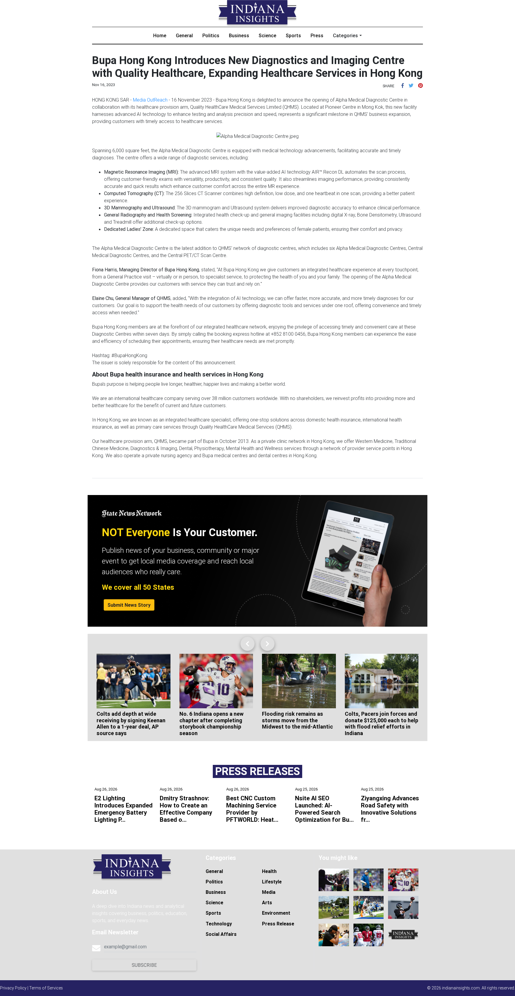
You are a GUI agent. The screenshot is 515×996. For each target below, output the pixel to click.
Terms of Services (46, 988)
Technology (219, 924)
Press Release (278, 924)
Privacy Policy (13, 988)
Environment (276, 913)
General (184, 35)
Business (239, 35)
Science (267, 35)
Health (269, 871)
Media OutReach (150, 100)
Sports (293, 35)
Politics (210, 35)
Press (317, 35)
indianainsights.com (461, 988)
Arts (267, 902)
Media (268, 892)
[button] (402, 85)
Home (159, 35)
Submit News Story (129, 605)
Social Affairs (221, 934)
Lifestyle (272, 882)
